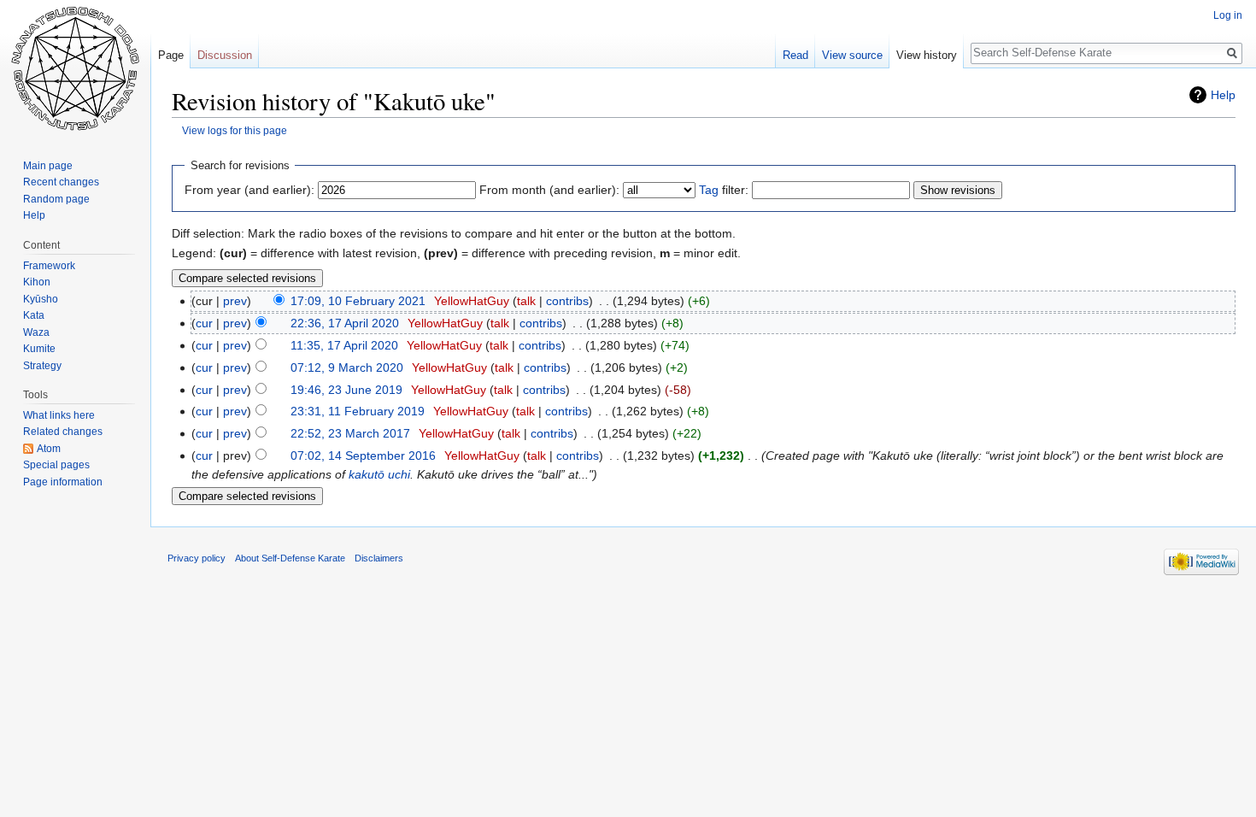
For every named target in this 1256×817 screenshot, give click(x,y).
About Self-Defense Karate (290, 558)
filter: (723, 190)
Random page (56, 199)
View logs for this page (234, 130)
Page (171, 55)
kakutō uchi (379, 474)
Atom (49, 449)
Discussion (224, 55)
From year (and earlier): (249, 190)
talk (526, 301)
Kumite (39, 349)
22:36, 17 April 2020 (345, 323)
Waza (36, 332)
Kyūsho (40, 299)
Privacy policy (196, 558)
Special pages (56, 465)
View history (926, 55)
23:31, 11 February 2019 (358, 411)
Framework (49, 266)
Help (1223, 95)
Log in (1227, 15)
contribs (567, 301)
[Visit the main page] (75, 68)
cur (204, 323)
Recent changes (61, 182)
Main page (48, 166)
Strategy (42, 366)
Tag (709, 190)
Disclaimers (379, 558)
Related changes (63, 432)
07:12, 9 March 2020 (347, 367)
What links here (59, 415)
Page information (63, 482)
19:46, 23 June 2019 (346, 390)
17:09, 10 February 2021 (358, 301)
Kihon (36, 282)
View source (852, 55)
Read (795, 55)
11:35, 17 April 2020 (344, 345)
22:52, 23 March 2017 (350, 433)
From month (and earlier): (549, 190)
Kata (33, 315)
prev (235, 301)
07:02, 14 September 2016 (363, 455)
